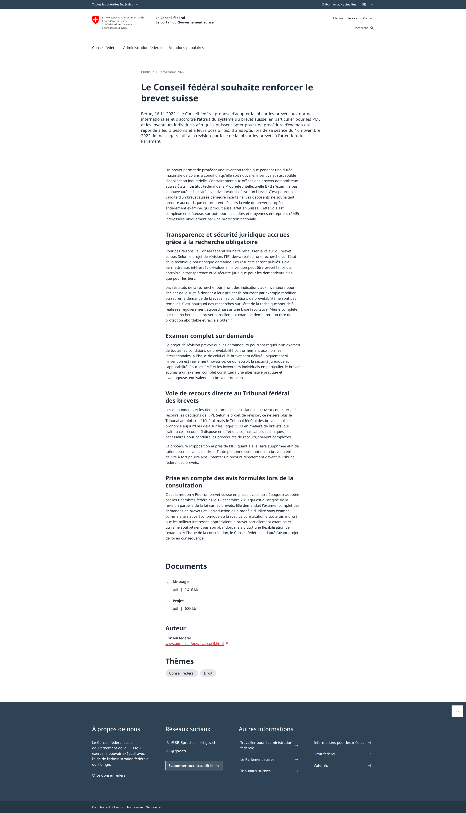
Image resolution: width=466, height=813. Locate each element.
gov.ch (210, 742)
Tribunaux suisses (255, 770)
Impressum (135, 807)
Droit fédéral (324, 753)
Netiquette (153, 807)
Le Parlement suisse (257, 759)
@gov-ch (178, 750)
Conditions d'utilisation (108, 807)
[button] (104, 47)
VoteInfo (321, 765)
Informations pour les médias (339, 742)
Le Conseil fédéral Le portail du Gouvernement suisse (185, 19)
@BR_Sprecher (183, 742)
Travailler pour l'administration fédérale (266, 745)
